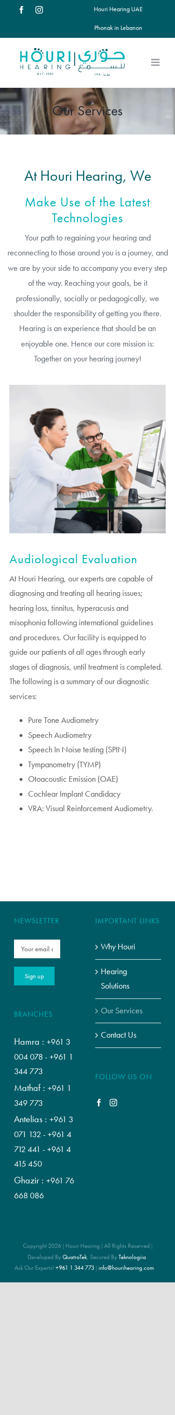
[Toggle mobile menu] (156, 62)
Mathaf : (31, 1088)
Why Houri (118, 946)
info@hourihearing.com (126, 1268)
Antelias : (31, 1119)
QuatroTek (75, 1257)
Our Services (121, 1010)
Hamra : (30, 1041)
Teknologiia (132, 1257)
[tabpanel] (87, 613)
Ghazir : (30, 1180)
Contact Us (118, 1035)
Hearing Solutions (115, 978)
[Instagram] (113, 1102)
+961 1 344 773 (75, 1268)
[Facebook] (99, 1102)
